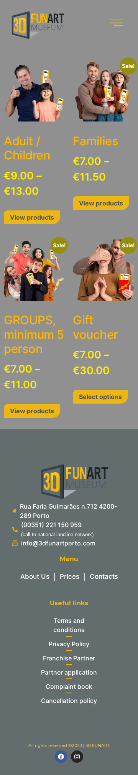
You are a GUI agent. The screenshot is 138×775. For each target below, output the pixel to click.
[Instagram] (77, 756)
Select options (100, 397)
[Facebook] (61, 756)
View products (32, 217)
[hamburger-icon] (115, 24)
